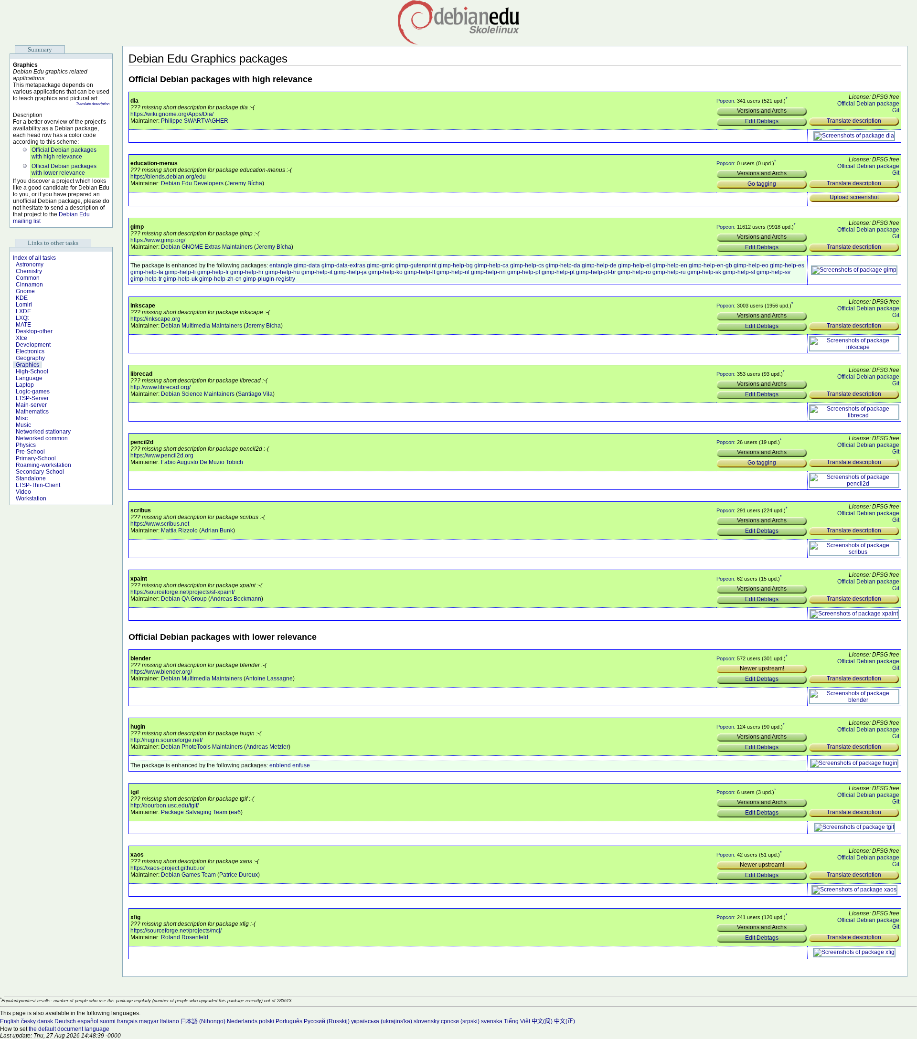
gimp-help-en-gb (710, 265)
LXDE (23, 311)
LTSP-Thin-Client (38, 485)
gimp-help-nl (453, 272)
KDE (22, 298)
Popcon (725, 101)
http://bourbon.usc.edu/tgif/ (164, 805)
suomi (108, 1021)
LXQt (22, 318)
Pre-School (30, 451)
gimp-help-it (316, 272)
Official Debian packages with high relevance (64, 153)
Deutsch (65, 1021)
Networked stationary (43, 431)
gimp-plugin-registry (269, 279)
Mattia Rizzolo (179, 530)
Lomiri (24, 304)
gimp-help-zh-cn (220, 279)
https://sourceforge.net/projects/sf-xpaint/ (182, 592)
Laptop (25, 385)
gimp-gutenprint (416, 265)
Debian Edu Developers (192, 183)
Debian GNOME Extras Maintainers (207, 247)
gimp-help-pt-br (596, 272)
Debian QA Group (184, 598)
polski (266, 1021)
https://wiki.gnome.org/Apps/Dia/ (171, 114)
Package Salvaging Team (194, 812)
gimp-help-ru (669, 272)
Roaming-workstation (43, 465)
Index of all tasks (34, 257)
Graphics (27, 364)
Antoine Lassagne (269, 678)
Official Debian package (868, 103)
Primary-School (36, 458)
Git (895, 110)
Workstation (31, 498)
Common (28, 278)
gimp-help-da (562, 265)
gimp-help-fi (180, 272)
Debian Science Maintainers (198, 394)
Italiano (169, 1021)
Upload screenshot (854, 197)
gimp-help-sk (704, 272)
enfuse (301, 765)
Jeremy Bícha (244, 183)
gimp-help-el (634, 265)
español (87, 1021)
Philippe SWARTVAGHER (194, 120)
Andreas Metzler (267, 746)
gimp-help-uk (180, 279)
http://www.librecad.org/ (160, 387)
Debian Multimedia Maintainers (201, 325)
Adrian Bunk (217, 530)
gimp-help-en (669, 265)
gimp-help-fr (213, 272)
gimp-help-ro (634, 272)
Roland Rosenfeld (184, 937)
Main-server (31, 405)
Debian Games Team (188, 874)
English (10, 1021)
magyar (149, 1021)
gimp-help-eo (751, 265)
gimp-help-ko (385, 272)
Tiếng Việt (517, 1021)
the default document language (69, 1029)
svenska (491, 1021)
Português (289, 1021)
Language (29, 378)
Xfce (21, 338)
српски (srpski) (460, 1021)
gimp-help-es (787, 265)
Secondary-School (40, 471)
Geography (30, 358)
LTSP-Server (32, 398)
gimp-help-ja (350, 272)
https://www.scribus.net (159, 523)
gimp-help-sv (773, 272)
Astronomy (29, 264)
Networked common (42, 438)
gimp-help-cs (527, 265)
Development (33, 344)
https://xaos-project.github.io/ (167, 868)
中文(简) (542, 1021)
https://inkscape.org (155, 319)
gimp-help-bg (455, 265)
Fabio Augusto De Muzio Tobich (202, 462)
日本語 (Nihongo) (203, 1021)
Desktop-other (34, 331)
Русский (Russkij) (327, 1021)
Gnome (25, 291)
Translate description (92, 104)
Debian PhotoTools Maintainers (202, 746)
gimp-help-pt (558, 272)
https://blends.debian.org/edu (168, 176)
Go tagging (761, 183)
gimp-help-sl (739, 272)
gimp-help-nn (488, 272)
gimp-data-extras (343, 265)
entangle (280, 265)
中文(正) (564, 1021)
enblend (280, 765)
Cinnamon (29, 284)
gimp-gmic (380, 265)
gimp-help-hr (247, 272)
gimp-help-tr (146, 279)
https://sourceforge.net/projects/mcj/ (176, 930)
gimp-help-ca (491, 265)
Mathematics (32, 411)
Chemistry (29, 271)
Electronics (30, 351)
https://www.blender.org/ (161, 671)
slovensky (426, 1021)
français (127, 1021)
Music (23, 425)
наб (236, 812)
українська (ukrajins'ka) (381, 1021)
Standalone (31, 478)
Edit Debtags (761, 121)
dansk (45, 1021)
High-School (32, 371)
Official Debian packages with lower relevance (64, 169)
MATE (23, 324)
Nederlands (242, 1021)
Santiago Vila (255, 394)
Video (23, 491)
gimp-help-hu (282, 272)
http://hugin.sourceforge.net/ (166, 740)
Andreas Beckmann (235, 598)
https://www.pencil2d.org (161, 455)
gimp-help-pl (523, 272)
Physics (26, 445)
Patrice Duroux (238, 874)
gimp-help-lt (419, 272)
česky (28, 1021)
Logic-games (33, 391)
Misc (22, 418)
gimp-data (307, 265)
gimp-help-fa (146, 272)
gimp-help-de (599, 265)
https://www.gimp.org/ (157, 240)
